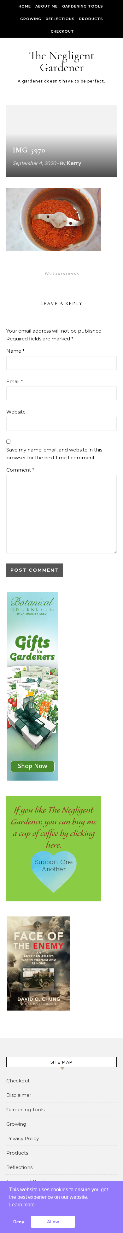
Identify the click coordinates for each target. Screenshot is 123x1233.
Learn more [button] (22, 1204)
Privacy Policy (22, 1138)
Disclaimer (18, 1095)
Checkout (62, 31)
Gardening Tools (82, 6)
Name (15, 351)
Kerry (74, 162)
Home (25, 6)
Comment (20, 470)
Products (91, 19)
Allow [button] (53, 1221)
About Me (46, 6)
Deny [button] (18, 1221)
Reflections (60, 19)
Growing (30, 19)
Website (16, 412)
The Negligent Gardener (62, 61)
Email (14, 381)
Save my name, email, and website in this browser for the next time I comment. (54, 454)
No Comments (61, 273)
